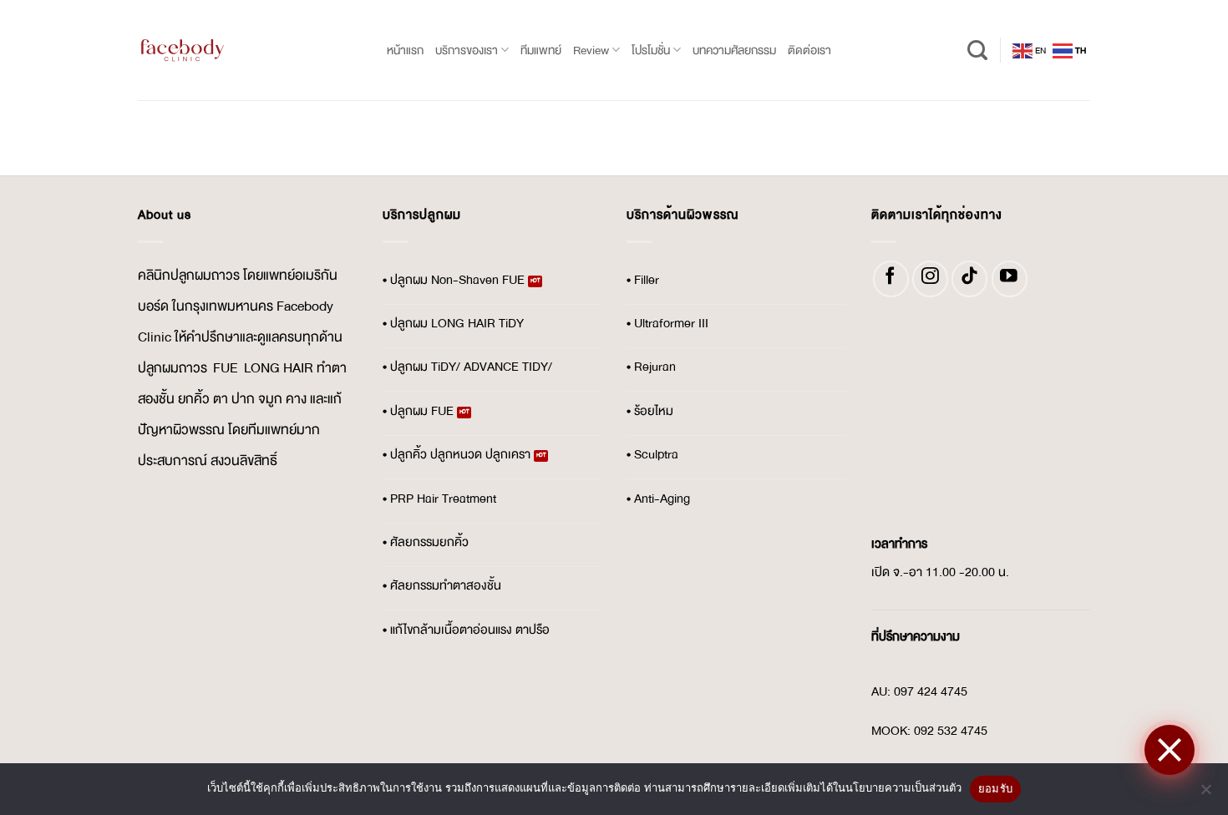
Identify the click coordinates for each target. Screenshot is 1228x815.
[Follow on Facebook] (891, 278)
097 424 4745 (930, 691)
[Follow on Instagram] (930, 278)
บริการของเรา (466, 50)
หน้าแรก (405, 50)
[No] (1205, 794)
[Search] (977, 50)
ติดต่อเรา (809, 50)
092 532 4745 (950, 731)
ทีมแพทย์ (540, 50)
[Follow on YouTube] (1010, 278)
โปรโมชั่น (651, 50)
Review (591, 50)
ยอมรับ (995, 788)
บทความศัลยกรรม (734, 50)
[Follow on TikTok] (969, 278)
